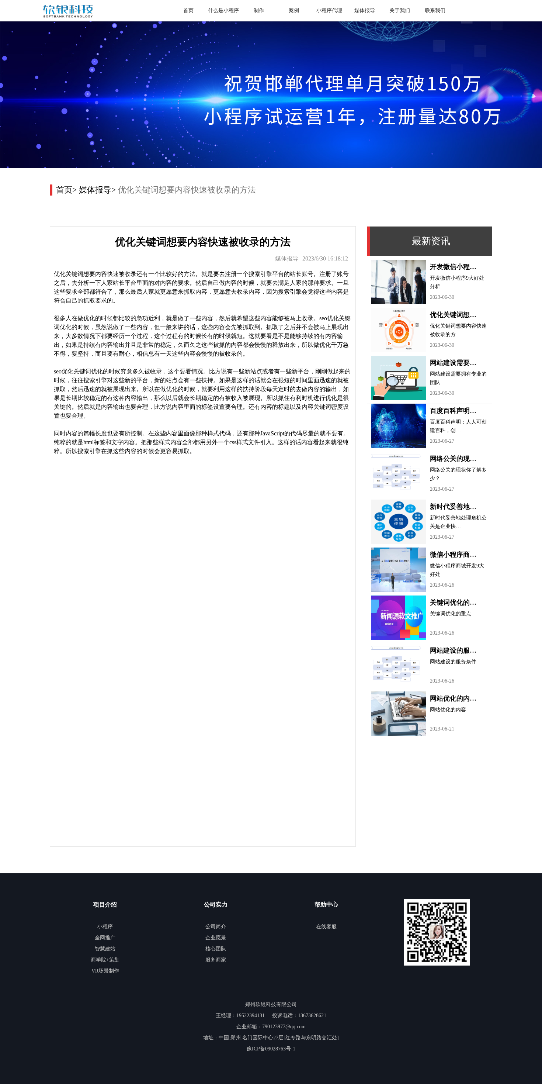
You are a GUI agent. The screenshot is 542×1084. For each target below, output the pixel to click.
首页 (188, 10)
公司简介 (215, 926)
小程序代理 (329, 10)
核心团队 (215, 949)
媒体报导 (364, 10)
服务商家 (215, 960)
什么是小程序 (223, 10)
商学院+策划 (105, 960)
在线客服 (326, 926)
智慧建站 (105, 949)
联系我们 (435, 10)
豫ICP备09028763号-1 (271, 1049)
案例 (294, 10)
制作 (259, 10)
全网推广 (105, 937)
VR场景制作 (105, 971)
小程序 (105, 926)
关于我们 (399, 10)
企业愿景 (215, 937)
